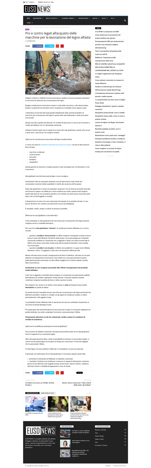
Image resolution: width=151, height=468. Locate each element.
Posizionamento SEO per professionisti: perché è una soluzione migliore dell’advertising (79, 415)
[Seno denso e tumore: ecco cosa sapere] (65, 443)
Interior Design (83, 18)
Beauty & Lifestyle (51, 18)
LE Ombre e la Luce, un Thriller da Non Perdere (39, 384)
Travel (29, 23)
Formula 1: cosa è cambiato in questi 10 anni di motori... (81, 431)
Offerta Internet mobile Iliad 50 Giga (108, 90)
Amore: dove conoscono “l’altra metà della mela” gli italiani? (76, 384)
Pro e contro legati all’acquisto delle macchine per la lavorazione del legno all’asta (110, 67)
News (28, 18)
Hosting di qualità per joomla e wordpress (110, 139)
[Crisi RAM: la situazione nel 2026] (35, 404)
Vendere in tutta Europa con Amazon (108, 87)
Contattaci (108, 465)
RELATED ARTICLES (32, 393)
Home (26, 27)
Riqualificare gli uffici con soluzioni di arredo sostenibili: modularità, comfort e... (80, 453)
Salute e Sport (99, 439)
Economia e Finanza (68, 18)
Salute (104, 18)
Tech (112, 18)
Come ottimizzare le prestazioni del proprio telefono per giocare (55, 415)
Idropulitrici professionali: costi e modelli (109, 113)
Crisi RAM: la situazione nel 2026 (34, 414)
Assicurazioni (37, 18)
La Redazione (31, 41)
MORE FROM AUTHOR (47, 393)
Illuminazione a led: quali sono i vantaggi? (110, 135)
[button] (125, 20)
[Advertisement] (110, 170)
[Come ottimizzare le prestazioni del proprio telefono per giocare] (58, 404)
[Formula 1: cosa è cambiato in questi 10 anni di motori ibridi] (65, 433)
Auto (96, 442)
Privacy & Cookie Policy (119, 465)
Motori (95, 18)
